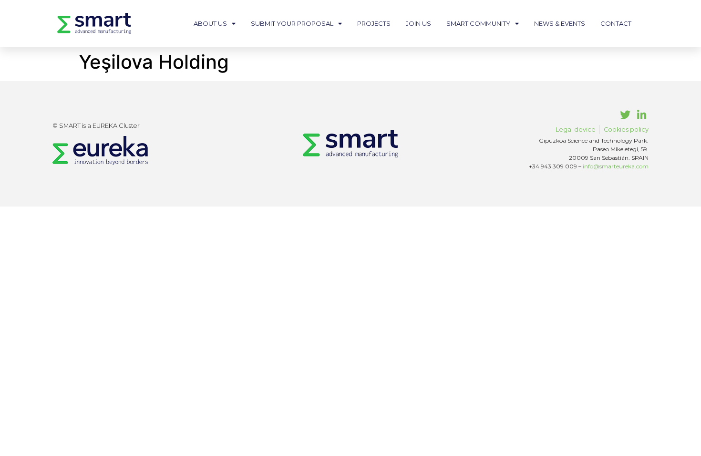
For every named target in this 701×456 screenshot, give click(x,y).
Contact (615, 23)
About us (210, 23)
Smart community (478, 23)
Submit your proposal (292, 23)
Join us (418, 23)
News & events (559, 23)
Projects (374, 23)
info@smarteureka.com (616, 166)
